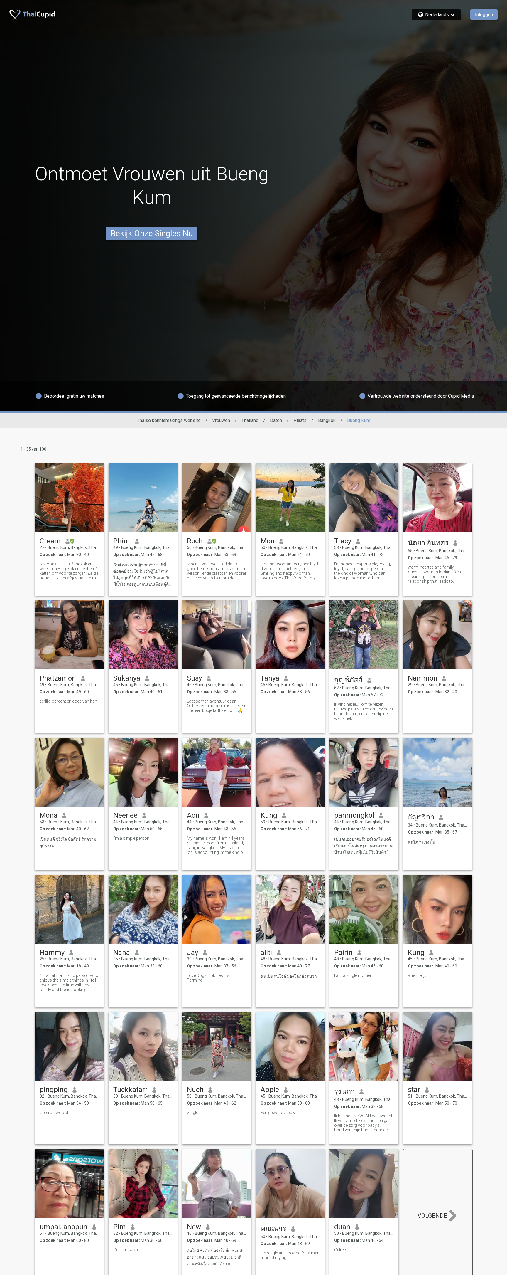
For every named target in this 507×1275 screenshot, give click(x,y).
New (194, 1227)
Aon (193, 815)
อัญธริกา (421, 817)
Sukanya (126, 678)
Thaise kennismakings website (169, 420)
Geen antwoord (54, 1112)
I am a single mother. (353, 975)
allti (266, 952)
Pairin (343, 952)
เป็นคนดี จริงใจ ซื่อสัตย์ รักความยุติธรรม (68, 842)
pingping (54, 1090)
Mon (268, 541)
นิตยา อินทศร (428, 543)
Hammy (52, 952)
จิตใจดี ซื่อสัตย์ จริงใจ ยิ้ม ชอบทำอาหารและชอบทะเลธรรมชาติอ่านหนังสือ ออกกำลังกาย (215, 1257)
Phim (121, 541)
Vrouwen (221, 420)
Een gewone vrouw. (278, 1112)
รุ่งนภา (344, 1091)
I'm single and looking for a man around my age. (290, 1255)
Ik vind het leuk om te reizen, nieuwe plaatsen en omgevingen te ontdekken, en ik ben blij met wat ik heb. (363, 711)
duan (342, 1227)
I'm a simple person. (131, 838)
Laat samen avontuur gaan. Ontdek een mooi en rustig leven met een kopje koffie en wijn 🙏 (216, 706)
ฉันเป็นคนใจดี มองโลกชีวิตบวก (289, 976)
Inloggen (484, 14)
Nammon (422, 678)
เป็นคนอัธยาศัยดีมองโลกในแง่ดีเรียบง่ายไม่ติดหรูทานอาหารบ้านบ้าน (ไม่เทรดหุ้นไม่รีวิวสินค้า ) (363, 845)
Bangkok (327, 420)
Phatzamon (58, 678)
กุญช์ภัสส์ (348, 680)
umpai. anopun (63, 1227)
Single (192, 1112)
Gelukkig (342, 1249)
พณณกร (273, 1228)
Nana (121, 952)
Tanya (270, 678)
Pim (119, 1227)
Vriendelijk (417, 975)
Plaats (300, 420)
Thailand (249, 420)
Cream (50, 541)
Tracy (342, 541)
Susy (194, 678)
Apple (270, 1090)
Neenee (125, 815)
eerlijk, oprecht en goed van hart (68, 701)
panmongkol (354, 815)
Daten (276, 420)
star (414, 1090)
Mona (49, 815)
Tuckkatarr (130, 1090)
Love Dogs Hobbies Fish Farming (209, 977)
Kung (269, 815)
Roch (195, 541)
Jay (192, 952)
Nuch (195, 1090)
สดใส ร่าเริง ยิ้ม (421, 842)
